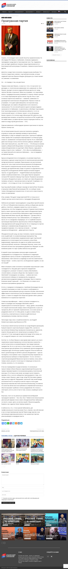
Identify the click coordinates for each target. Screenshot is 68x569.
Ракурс (6, 17)
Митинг (17, 463)
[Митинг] (22, 458)
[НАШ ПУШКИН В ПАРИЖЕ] (50, 29)
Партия (10, 11)
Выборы (38, 11)
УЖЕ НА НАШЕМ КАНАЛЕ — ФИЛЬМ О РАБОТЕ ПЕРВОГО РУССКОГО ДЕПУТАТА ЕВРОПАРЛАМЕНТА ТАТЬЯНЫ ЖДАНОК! (12, 521)
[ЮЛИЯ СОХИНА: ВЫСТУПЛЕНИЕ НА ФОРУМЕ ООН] (50, 23)
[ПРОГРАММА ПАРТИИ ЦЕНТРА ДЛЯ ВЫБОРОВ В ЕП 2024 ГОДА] (50, 42)
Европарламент (29, 11)
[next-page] (4, 466)
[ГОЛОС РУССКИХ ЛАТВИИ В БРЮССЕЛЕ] (34, 520)
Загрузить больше (56, 54)
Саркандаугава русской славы (37, 431)
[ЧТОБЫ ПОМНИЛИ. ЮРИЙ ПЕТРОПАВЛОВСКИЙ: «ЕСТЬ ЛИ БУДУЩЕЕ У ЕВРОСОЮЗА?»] (8, 443)
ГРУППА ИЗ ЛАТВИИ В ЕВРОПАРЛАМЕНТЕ (52, 536)
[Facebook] (48, 556)
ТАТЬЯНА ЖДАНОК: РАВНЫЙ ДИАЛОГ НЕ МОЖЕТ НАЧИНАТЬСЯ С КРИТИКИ (33, 535)
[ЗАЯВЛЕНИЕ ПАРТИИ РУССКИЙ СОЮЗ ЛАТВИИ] (50, 36)
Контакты (54, 11)
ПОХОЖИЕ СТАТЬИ (6, 435)
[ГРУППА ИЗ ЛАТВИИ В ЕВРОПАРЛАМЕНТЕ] (56, 533)
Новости (4, 11)
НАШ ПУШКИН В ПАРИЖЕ (59, 27)
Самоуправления (19, 11)
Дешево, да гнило (5, 431)
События (9, 17)
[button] (65, 11)
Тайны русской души (35, 463)
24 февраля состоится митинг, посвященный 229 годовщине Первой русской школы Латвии (37, 450)
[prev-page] (2, 466)
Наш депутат (5, 525)
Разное (7, 15)
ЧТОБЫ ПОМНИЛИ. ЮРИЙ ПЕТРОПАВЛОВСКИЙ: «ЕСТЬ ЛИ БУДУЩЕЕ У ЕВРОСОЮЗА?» (7, 450)
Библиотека (46, 11)
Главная (3, 15)
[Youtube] (51, 556)
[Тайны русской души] (37, 458)
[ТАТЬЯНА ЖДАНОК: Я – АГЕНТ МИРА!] (56, 520)
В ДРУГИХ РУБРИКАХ (20, 435)
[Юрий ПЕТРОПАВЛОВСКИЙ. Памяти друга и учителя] (22, 443)
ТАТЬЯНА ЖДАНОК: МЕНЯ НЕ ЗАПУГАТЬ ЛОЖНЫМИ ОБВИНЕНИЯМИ (10, 535)
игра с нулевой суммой (6, 463)
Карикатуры (33, 447)
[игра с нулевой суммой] (8, 458)
